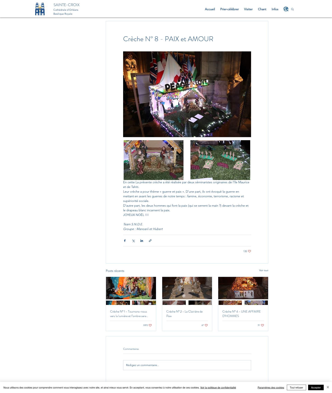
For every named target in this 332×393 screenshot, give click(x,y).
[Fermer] (328, 387)
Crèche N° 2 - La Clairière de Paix (184, 313)
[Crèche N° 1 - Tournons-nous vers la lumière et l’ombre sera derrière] (131, 291)
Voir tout (263, 270)
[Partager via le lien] (150, 240)
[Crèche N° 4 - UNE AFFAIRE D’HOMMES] (243, 291)
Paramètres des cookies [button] (271, 387)
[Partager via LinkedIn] (141, 240)
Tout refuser (296, 387)
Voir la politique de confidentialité (218, 387)
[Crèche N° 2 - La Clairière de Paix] (187, 291)
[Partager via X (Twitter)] (133, 240)
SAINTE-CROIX (66, 4)
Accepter (316, 387)
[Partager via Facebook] (124, 240)
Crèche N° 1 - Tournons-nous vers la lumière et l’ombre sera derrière (128, 313)
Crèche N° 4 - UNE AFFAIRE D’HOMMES (241, 313)
